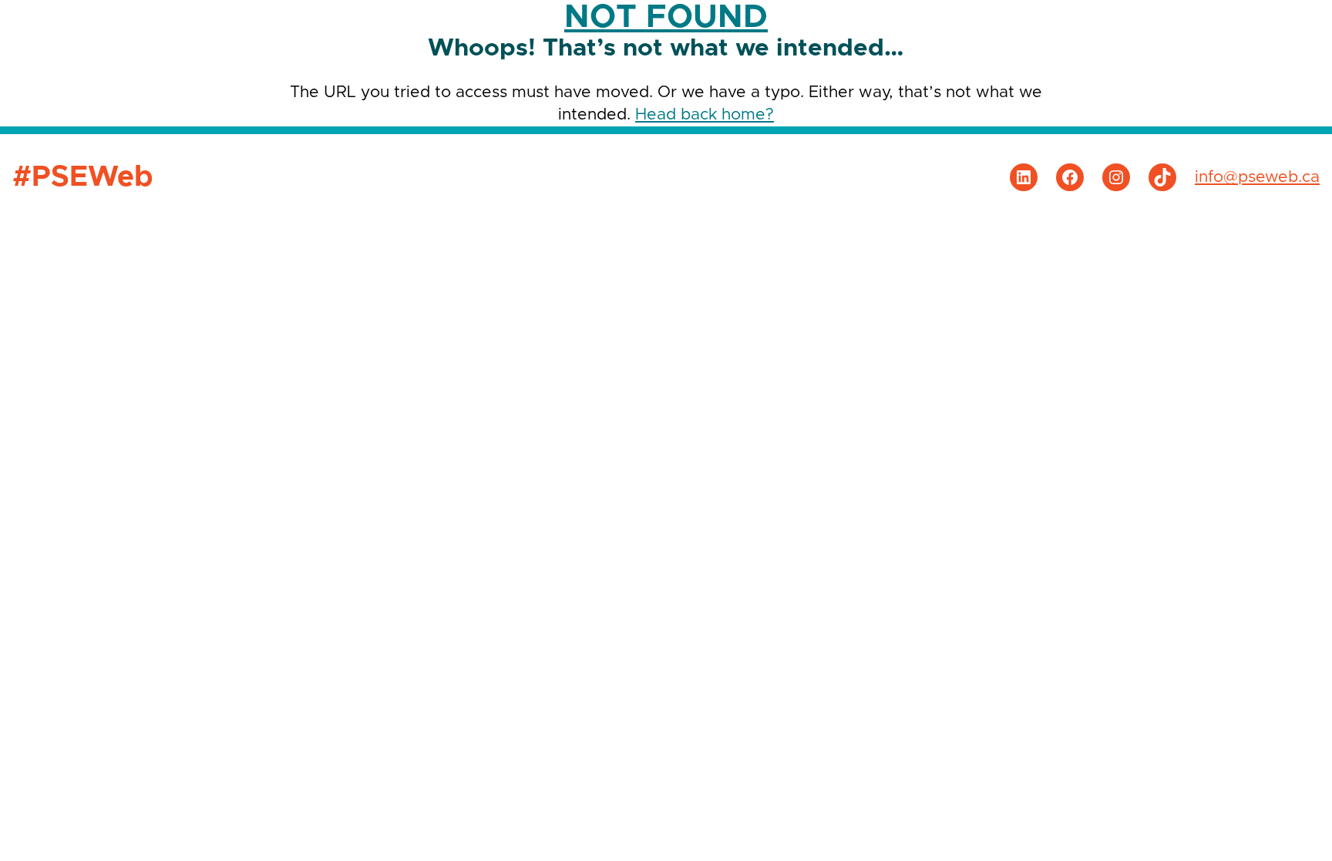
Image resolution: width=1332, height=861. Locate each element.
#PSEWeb (89, 24)
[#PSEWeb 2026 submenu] (963, 24)
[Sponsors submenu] (1047, 24)
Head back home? (704, 114)
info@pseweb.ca (1257, 177)
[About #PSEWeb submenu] (1291, 24)
